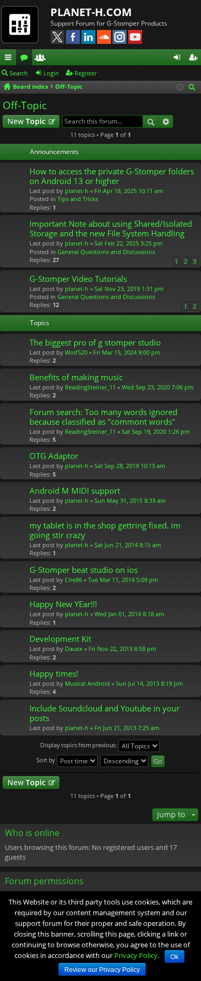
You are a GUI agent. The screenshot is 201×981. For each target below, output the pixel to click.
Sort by (46, 760)
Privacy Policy (136, 955)
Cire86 (73, 580)
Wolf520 (76, 352)
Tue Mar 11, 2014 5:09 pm (123, 580)
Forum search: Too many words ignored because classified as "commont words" (103, 417)
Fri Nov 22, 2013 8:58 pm (122, 649)
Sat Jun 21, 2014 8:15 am (127, 545)
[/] (25, 24)
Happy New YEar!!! (63, 604)
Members (42, 58)
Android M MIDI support (74, 491)
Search (19, 73)
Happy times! (53, 674)
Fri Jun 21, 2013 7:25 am (126, 728)
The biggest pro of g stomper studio (95, 343)
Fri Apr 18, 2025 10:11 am (128, 191)
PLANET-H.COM (91, 12)
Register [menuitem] (195, 58)
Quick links (10, 58)
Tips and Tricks (77, 199)
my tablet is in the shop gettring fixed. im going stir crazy (105, 530)
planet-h (76, 191)
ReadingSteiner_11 (90, 387)
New (27, 121)
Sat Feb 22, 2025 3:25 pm (128, 243)
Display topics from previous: (79, 745)
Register (85, 73)
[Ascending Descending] (125, 761)
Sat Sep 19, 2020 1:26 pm (156, 431)
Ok (174, 957)
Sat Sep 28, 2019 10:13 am (129, 466)
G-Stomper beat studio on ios (83, 570)
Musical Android (87, 683)
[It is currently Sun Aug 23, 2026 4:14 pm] (179, 87)
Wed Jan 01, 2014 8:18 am (129, 614)
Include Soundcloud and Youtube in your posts (104, 713)
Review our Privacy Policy (102, 970)
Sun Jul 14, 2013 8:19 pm (149, 683)
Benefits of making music (76, 377)
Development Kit (60, 639)
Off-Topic (25, 105)
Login (51, 73)
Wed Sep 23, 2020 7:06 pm (157, 387)
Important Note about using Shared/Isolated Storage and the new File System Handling (110, 229)
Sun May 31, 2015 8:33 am (130, 500)
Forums (26, 58)
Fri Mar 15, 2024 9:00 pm (126, 352)
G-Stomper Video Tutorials (78, 279)
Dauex (74, 649)
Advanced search (166, 121)
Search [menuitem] (193, 88)
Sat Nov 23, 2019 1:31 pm (128, 289)
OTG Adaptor (53, 456)
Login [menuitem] (179, 58)
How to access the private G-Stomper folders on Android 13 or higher (111, 176)
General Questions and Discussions (106, 252)
